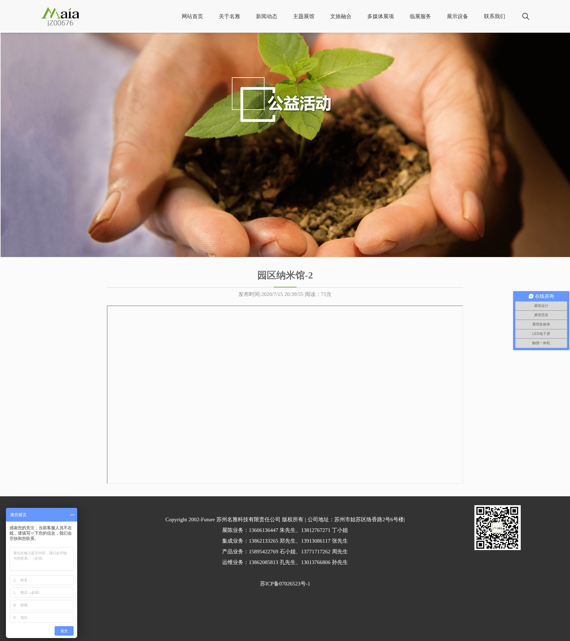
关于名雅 (229, 16)
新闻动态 (266, 16)
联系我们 (494, 16)
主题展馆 (303, 16)
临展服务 (420, 16)
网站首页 (192, 16)
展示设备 (457, 16)
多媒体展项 (380, 16)
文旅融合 (341, 16)
